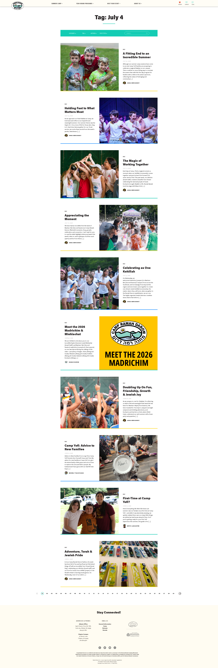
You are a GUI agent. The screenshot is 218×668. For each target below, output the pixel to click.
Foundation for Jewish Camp (132, 654)
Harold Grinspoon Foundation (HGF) (111, 656)
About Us (137, 3)
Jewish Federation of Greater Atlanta (87, 656)
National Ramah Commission (131, 656)
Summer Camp (56, 3)
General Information (105, 624)
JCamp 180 (98, 656)
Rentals (105, 630)
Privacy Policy (114, 663)
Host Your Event (113, 3)
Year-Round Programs (84, 3)
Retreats (105, 628)
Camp (105, 626)
